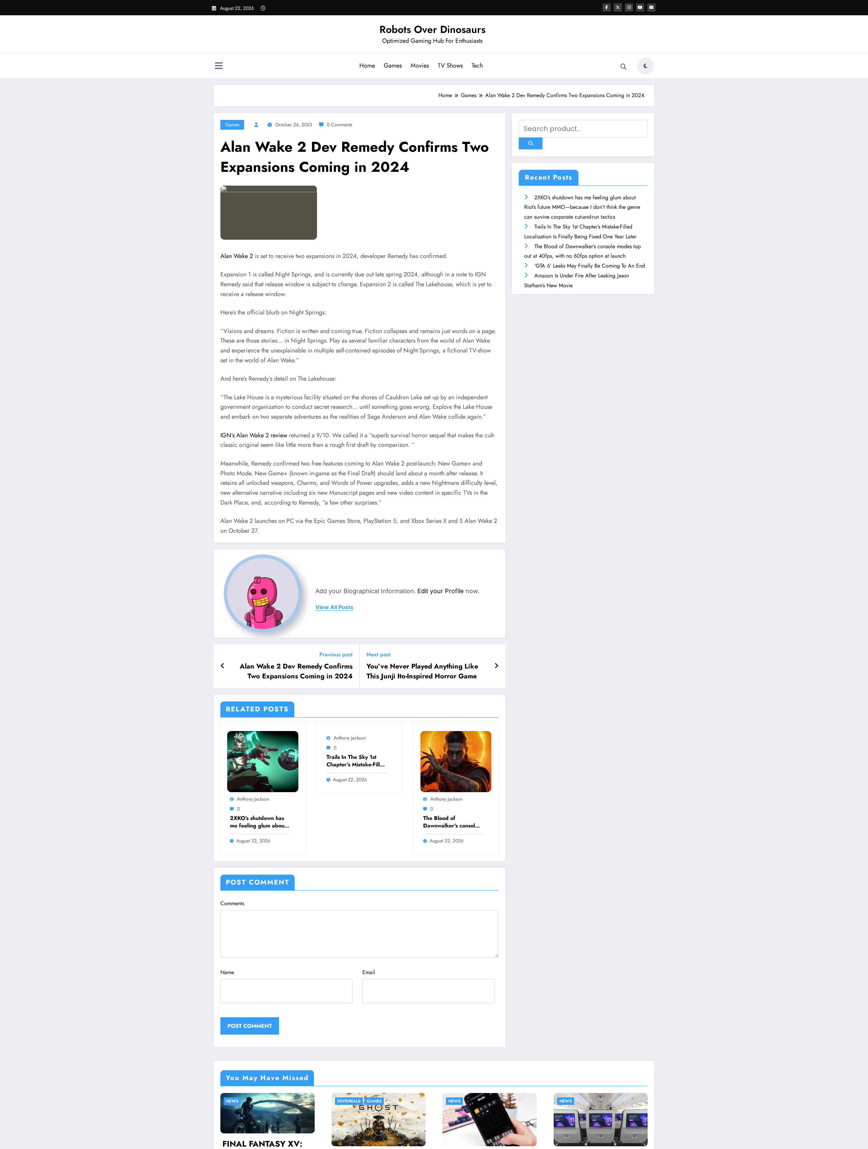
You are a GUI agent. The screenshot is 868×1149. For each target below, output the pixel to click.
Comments (232, 903)
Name (227, 972)
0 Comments (339, 124)
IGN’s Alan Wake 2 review (253, 435)
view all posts (334, 607)
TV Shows (450, 65)
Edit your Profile (440, 591)
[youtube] (640, 7)
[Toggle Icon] (219, 66)
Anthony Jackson (253, 799)
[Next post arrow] (496, 666)
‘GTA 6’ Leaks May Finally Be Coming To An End (589, 266)
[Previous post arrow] (222, 666)
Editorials (238, 1101)
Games (393, 65)
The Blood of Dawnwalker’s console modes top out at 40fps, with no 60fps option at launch (450, 822)
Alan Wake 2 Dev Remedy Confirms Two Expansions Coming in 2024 (296, 671)
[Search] (623, 66)
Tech (477, 65)
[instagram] (629, 7)
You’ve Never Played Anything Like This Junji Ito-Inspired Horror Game (422, 671)
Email (368, 972)
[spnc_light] (645, 65)
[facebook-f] (607, 7)
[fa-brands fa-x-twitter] (618, 7)
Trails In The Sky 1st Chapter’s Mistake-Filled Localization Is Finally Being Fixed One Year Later (356, 761)
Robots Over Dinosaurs (432, 29)
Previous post (336, 654)
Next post (379, 654)
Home (367, 65)
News (344, 1101)
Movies (420, 65)
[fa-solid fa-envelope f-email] (651, 7)
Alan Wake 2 (236, 256)
